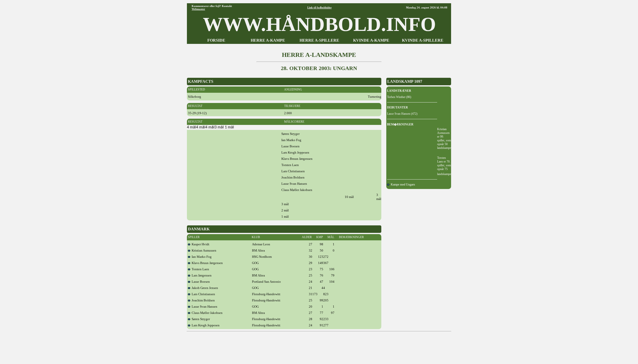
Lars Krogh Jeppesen (205, 325)
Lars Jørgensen (201, 275)
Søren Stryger (200, 319)
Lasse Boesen (200, 281)
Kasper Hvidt (199, 244)
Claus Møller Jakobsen (206, 313)
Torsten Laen (199, 269)
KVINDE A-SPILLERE (422, 40)
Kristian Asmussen (203, 250)
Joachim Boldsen (202, 300)
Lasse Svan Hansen (203, 306)
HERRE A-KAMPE (268, 40)
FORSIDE (216, 40)
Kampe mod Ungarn (402, 184)
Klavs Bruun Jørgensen (206, 263)
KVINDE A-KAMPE (371, 40)
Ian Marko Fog (201, 257)
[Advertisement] (319, 345)
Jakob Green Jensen (204, 288)
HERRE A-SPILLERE (319, 40)
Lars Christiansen (202, 294)
